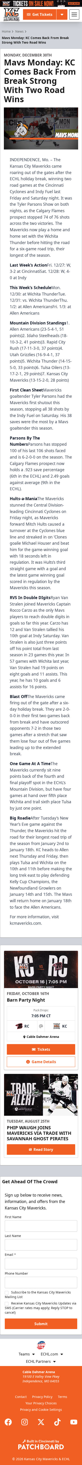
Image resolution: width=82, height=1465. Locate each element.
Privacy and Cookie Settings (41, 1409)
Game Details (44, 1061)
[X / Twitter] (41, 1422)
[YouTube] (73, 1422)
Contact (21, 1397)
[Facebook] (8, 1422)
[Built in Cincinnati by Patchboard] (41, 1444)
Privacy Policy (42, 1397)
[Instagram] (24, 1422)
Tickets (43, 1049)
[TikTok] (57, 1422)
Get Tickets (42, 14)
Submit (41, 1323)
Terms (62, 1397)
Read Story (43, 1149)
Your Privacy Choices (41, 1403)
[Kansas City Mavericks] (11, 14)
